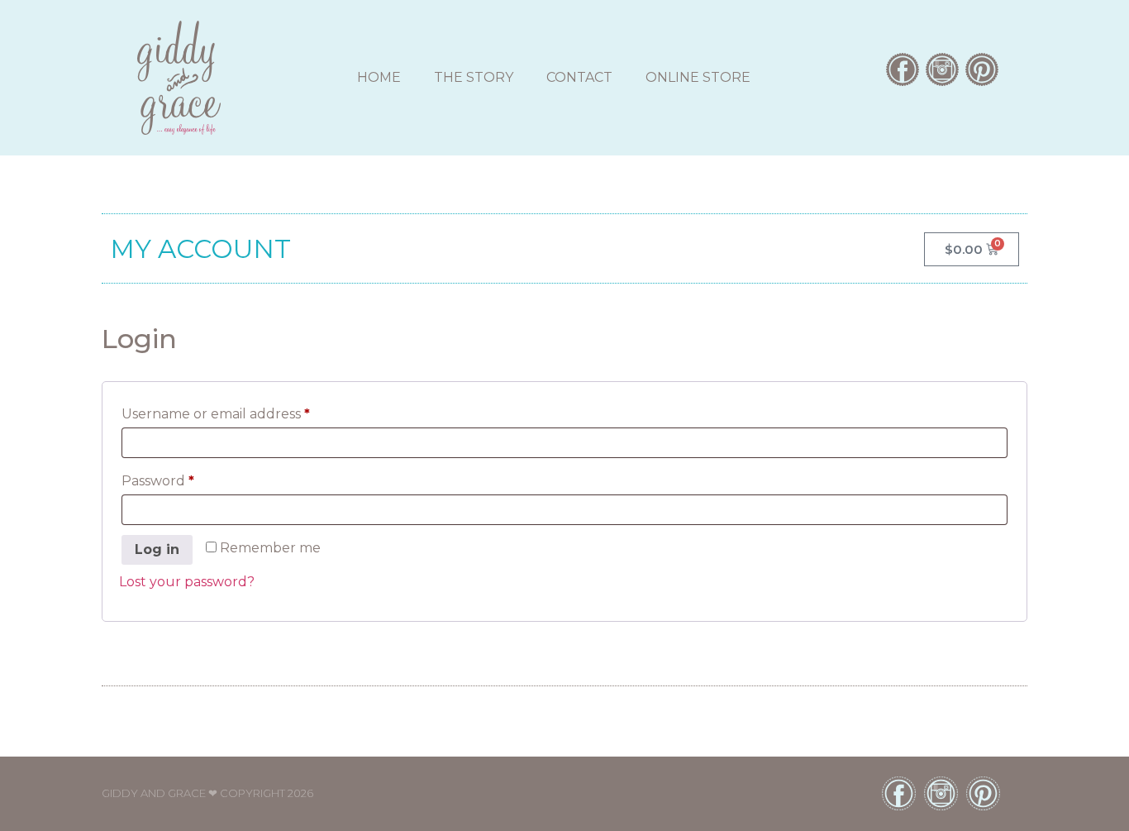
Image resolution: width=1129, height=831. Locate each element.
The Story (473, 77)
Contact (579, 77)
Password (188, 478)
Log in (157, 549)
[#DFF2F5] (942, 69)
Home (379, 77)
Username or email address (246, 411)
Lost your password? (187, 582)
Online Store (697, 77)
